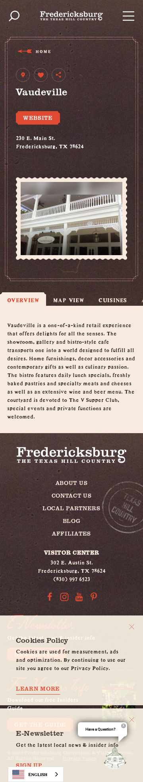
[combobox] (36, 774)
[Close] (131, 626)
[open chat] (116, 757)
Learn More (38, 688)
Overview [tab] (23, 300)
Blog (72, 520)
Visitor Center (71, 552)
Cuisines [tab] (113, 300)
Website (38, 117)
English (37, 774)
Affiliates (71, 533)
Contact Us (72, 495)
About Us (72, 483)
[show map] (23, 75)
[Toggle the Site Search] (14, 16)
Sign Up (29, 765)
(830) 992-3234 (35, 153)
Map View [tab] (68, 300)
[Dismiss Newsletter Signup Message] (131, 719)
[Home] (71, 15)
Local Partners (71, 508)
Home (43, 51)
